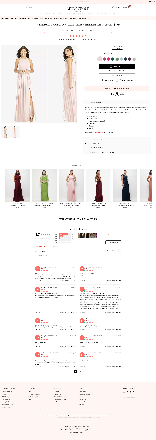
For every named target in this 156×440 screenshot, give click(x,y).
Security (78, 430)
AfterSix (4, 394)
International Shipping (60, 399)
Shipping (56, 391)
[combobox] (118, 53)
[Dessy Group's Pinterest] (134, 391)
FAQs (29, 399)
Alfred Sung (5, 396)
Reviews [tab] (39, 246)
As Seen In (82, 399)
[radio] (70, 36)
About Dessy (83, 391)
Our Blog (81, 404)
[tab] (117, 47)
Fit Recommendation (34, 394)
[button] (24, 84)
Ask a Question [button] (114, 242)
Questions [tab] (52, 246)
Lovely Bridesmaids (8, 402)
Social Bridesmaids (7, 404)
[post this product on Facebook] (112, 94)
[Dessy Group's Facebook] (128, 391)
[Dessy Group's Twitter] (131, 391)
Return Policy (57, 394)
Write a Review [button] (114, 235)
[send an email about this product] (122, 94)
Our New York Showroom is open (78, 2)
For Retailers (83, 402)
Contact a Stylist (33, 396)
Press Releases (83, 396)
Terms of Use (91, 430)
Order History (58, 396)
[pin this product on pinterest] (117, 94)
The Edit (56, 402)
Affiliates (72, 430)
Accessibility (64, 430)
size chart (113, 70)
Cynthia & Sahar (7, 399)
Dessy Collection (7, 391)
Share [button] (39, 281)
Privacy (84, 430)
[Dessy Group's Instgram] (124, 391)
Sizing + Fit (31, 391)
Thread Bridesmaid (7, 407)
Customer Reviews (84, 394)
